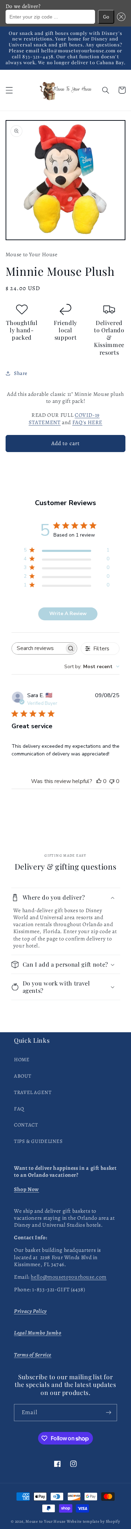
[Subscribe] (109, 1412)
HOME (22, 1059)
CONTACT (26, 1124)
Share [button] (21, 373)
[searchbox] (38, 648)
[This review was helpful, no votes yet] (98, 781)
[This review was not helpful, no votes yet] (111, 781)
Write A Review (68, 613)
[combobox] (91, 666)
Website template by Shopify (93, 1521)
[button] (119, 17)
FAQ (19, 1108)
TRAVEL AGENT (33, 1092)
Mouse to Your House (46, 1521)
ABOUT (22, 1075)
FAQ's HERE (87, 422)
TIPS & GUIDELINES (38, 1141)
